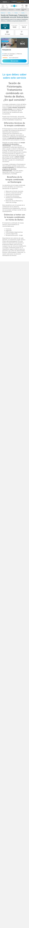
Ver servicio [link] (14, 61)
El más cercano (24, 26)
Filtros (21, 34)
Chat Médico (18, 9)
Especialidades (3, 9)
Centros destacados (5, 25)
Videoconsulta (11, 9)
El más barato (14, 26)
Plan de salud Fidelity (24, 10)
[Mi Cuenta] (3, 6)
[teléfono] (7, 6)
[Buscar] (23, 6)
